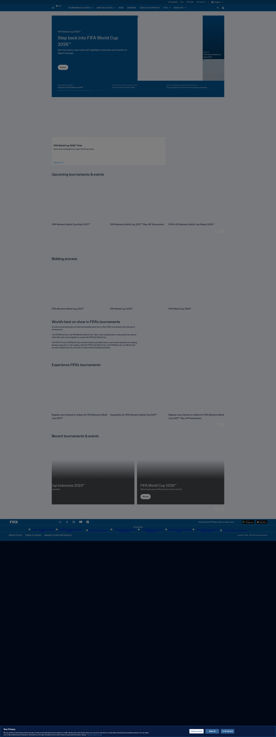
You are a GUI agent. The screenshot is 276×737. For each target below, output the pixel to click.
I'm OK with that (227, 731)
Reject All (212, 731)
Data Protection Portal (94, 735)
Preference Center (196, 731)
